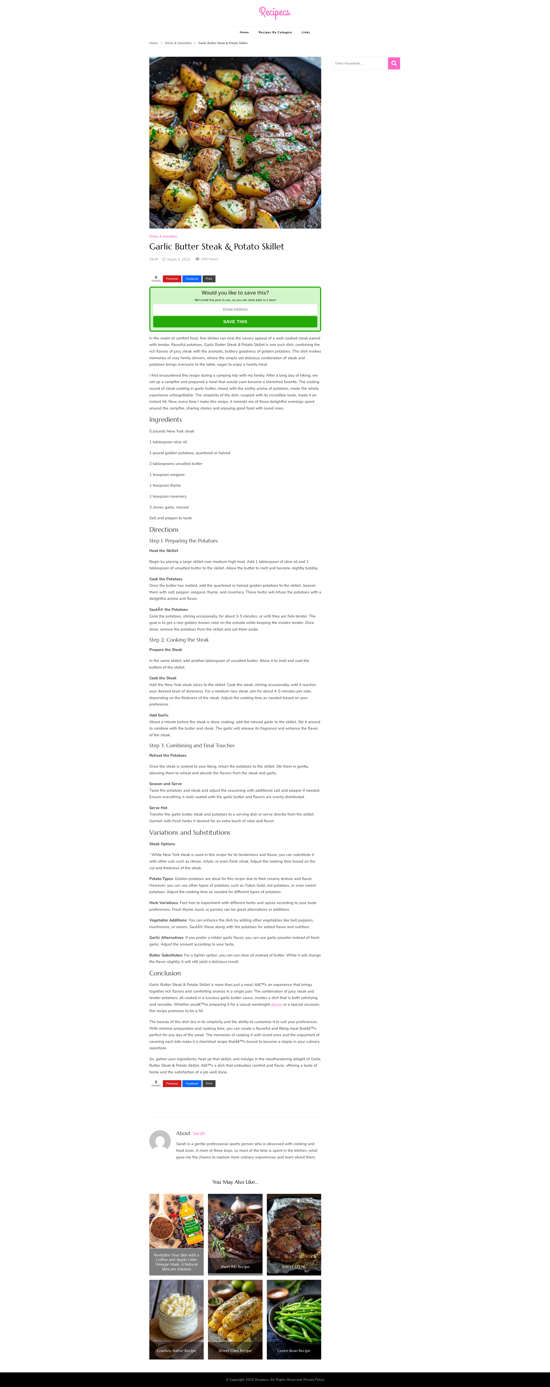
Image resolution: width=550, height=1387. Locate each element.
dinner (276, 1004)
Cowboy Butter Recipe (176, 1350)
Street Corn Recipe (235, 1350)
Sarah (153, 259)
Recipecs (262, 1379)
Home (244, 32)
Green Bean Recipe (293, 1350)
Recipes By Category (275, 32)
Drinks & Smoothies (163, 236)
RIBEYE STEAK (294, 1266)
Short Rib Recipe (235, 1266)
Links (306, 32)
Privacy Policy (313, 1379)
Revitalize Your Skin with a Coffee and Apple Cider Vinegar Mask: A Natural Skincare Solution (176, 1262)
